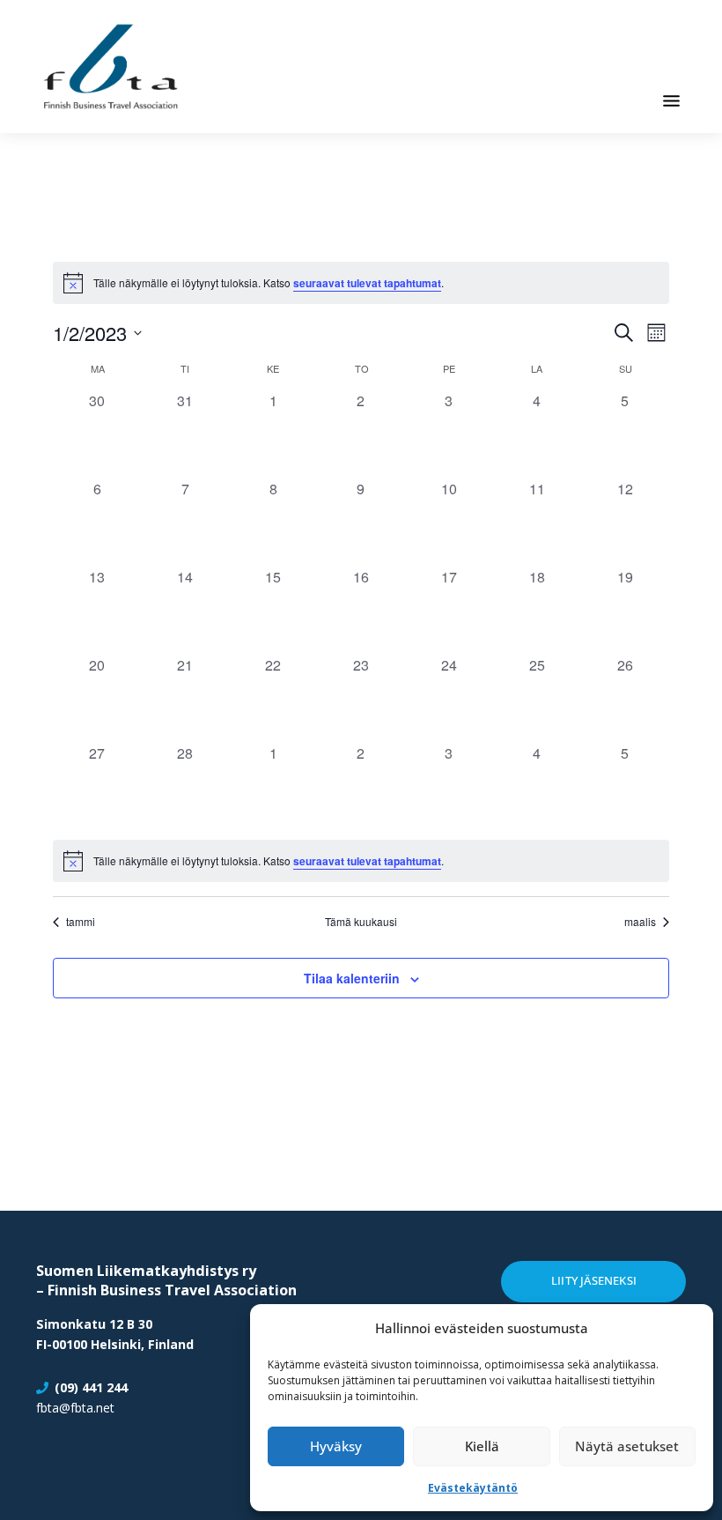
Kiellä (482, 1446)
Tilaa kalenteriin (352, 978)
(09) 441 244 (91, 1387)
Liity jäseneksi (594, 1280)
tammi (80, 922)
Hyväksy (336, 1446)
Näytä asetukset (627, 1446)
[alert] (361, 861)
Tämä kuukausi (361, 922)
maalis (640, 922)
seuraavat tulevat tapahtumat (367, 283)
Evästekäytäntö (473, 1487)
